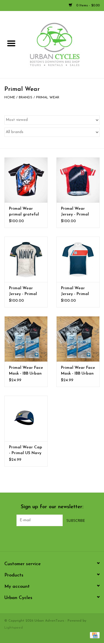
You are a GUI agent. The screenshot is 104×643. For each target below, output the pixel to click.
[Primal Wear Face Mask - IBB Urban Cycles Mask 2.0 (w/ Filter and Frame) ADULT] (26, 339)
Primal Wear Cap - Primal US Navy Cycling (25, 450)
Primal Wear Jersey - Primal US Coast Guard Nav (76, 291)
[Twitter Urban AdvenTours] (46, 538)
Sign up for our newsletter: (52, 507)
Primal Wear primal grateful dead (24, 212)
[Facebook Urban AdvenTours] (36, 538)
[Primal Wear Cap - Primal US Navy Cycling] (26, 418)
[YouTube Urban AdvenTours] (57, 538)
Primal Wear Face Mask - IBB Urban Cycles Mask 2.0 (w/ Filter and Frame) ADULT (26, 371)
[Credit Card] (94, 635)
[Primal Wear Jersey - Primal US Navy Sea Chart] (26, 259)
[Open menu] (11, 43)
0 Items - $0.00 (87, 5)
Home (9, 97)
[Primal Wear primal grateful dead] (26, 180)
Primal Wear (47, 97)
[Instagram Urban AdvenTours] (67, 538)
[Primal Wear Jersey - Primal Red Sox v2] (78, 180)
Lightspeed (13, 627)
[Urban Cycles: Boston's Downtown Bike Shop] (63, 44)
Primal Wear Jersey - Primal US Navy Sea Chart (23, 291)
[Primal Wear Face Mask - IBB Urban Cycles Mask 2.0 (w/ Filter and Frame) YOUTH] (78, 339)
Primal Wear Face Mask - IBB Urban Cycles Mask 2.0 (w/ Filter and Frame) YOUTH (78, 371)
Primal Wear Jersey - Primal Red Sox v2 (75, 212)
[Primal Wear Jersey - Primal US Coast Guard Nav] (78, 259)
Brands (25, 97)
